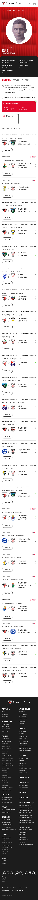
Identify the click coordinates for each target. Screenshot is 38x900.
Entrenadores (23, 773)
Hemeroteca (5, 716)
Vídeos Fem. (5, 726)
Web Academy (22, 839)
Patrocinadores (23, 741)
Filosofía (21, 733)
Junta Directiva (23, 736)
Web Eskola (22, 842)
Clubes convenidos (7, 842)
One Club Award (23, 785)
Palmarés (21, 760)
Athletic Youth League (7, 756)
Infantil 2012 (5, 770)
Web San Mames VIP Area (25, 815)
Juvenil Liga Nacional (7, 760)
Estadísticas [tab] (6, 80)
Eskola (4, 863)
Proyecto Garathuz (7, 845)
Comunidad (22, 724)
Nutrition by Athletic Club (26, 844)
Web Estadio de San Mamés (26, 810)
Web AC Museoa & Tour (25, 812)
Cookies (15, 888)
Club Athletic (22, 716)
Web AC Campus (23, 832)
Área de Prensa (23, 746)
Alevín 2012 (5, 780)
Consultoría (5, 851)
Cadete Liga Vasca (6, 763)
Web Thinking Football (25, 825)
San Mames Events (6, 827)
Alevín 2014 (5, 782)
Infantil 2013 (5, 775)
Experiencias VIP (6, 800)
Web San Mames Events (25, 820)
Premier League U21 (6, 748)
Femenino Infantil (6, 777)
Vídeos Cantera (6, 729)
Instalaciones (23, 738)
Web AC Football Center (25, 830)
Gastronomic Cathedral (8, 829)
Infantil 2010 (5, 773)
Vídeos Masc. (5, 724)
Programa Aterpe (23, 788)
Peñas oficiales (23, 719)
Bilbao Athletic (6, 746)
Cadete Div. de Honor (7, 765)
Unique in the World (24, 805)
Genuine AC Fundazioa (7, 787)
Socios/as (22, 711)
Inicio (3, 10)
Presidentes (22, 770)
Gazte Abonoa (23, 714)
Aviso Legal (5, 891)
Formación (5, 849)
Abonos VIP (22, 721)
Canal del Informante (25, 748)
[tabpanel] (19, 385)
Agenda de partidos (7, 790)
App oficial (23, 798)
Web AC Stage (22, 837)
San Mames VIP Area (7, 824)
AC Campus (5, 858)
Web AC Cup (22, 834)
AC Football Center (7, 847)
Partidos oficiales (7, 70)
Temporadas (23, 65)
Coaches (4, 853)
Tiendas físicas (5, 812)
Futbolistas (22, 763)
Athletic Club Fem (6, 741)
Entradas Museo (6, 802)
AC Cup (3, 856)
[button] (19, 106)
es (29, 3)
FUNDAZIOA (23, 778)
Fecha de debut (7, 65)
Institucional (22, 731)
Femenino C (5, 751)
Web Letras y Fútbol (24, 827)
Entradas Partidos (7, 797)
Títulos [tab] (27, 80)
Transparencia (23, 743)
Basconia (4, 753)
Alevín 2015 (5, 785)
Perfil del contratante (25, 750)
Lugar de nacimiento (26, 60)
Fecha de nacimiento (8, 60)
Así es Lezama (5, 839)
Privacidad (23, 888)
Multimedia (5, 714)
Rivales (21, 765)
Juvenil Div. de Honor (7, 758)
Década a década (23, 758)
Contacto (23, 793)
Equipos (9, 10)
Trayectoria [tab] (18, 80)
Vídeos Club (5, 731)
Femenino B (5, 743)
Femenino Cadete (6, 768)
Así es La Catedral (6, 819)
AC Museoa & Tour (6, 822)
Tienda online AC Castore (8, 809)
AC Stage (4, 860)
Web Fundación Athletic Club (26, 822)
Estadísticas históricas (25, 768)
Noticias (4, 711)
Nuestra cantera (6, 837)
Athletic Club (16, 10)
